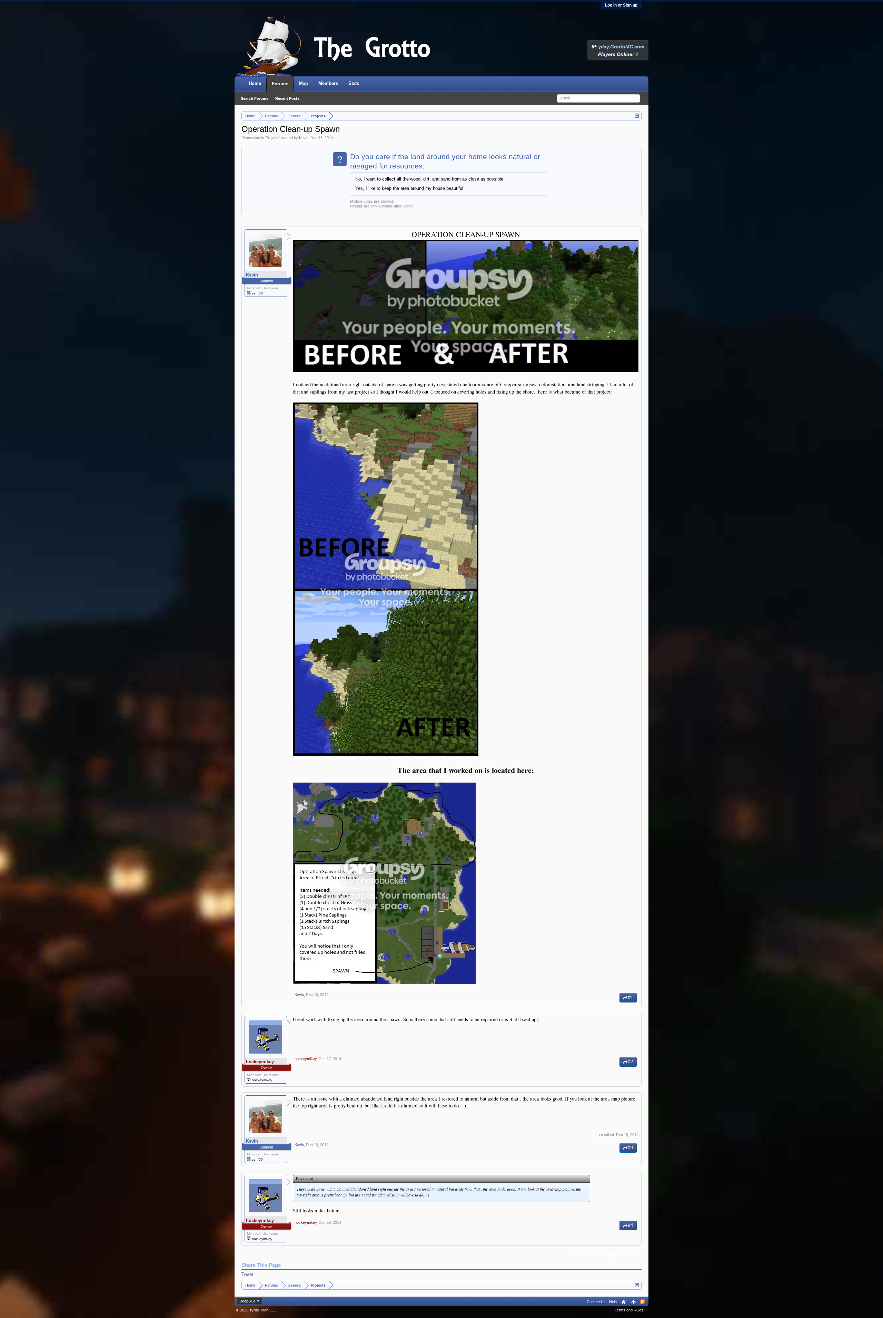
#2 (630, 1061)
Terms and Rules (629, 1310)
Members (328, 83)
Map (303, 83)
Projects (272, 138)
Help (613, 1302)
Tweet (247, 1274)
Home (255, 83)
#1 (630, 997)
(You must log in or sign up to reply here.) (607, 1255)
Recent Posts (287, 98)
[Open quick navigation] (637, 115)
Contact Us (596, 1302)
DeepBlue (247, 1301)
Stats (353, 83)
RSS (642, 1301)
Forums (280, 83)
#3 (630, 1147)
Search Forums (254, 98)
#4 (630, 1225)
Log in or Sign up (621, 5)
